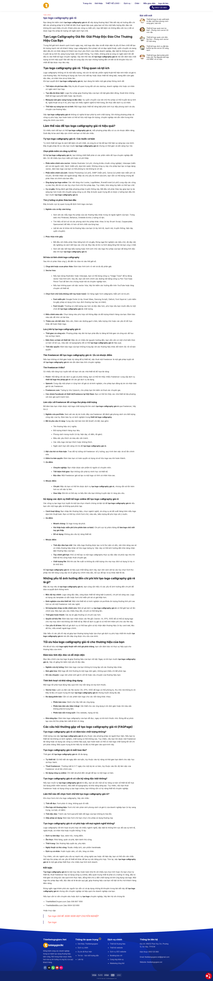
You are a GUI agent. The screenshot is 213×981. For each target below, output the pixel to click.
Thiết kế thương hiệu (117, 944)
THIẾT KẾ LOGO (112, 3)
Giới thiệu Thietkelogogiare (88, 944)
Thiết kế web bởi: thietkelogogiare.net (106, 978)
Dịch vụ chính (83, 948)
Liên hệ (80, 959)
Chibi (137, 3)
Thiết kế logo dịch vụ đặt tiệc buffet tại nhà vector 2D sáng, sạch (157, 48)
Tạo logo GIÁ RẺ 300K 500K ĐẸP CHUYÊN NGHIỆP (72, 916)
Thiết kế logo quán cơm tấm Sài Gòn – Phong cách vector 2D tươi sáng (157, 39)
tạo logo (47, 15)
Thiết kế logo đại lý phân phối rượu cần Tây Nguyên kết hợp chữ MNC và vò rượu (157, 57)
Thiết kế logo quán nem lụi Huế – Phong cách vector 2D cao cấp (157, 30)
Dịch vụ (127, 3)
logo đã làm (163, 3)
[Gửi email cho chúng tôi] (49, 968)
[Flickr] (61, 968)
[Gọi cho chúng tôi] (53, 968)
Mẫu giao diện (149, 3)
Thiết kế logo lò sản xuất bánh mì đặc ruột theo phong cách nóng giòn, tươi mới (157, 21)
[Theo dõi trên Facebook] (45, 968)
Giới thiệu (99, 3)
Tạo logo (51, 922)
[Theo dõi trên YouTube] (57, 968)
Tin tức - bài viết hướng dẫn (88, 956)
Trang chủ (87, 3)
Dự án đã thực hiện (85, 952)
